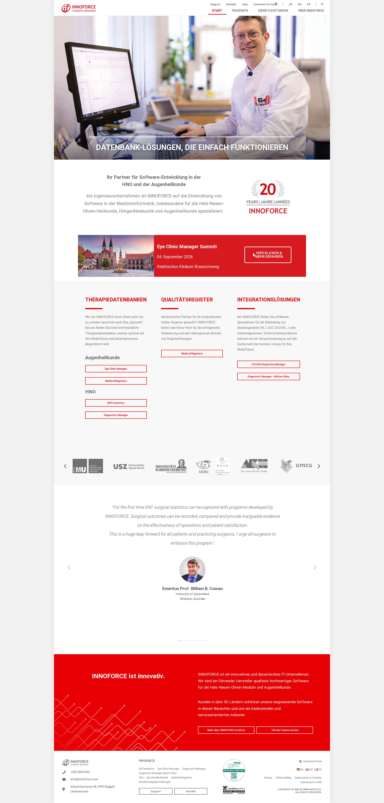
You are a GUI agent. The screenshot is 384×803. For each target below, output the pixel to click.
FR (308, 4)
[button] (322, 4)
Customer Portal (264, 4)
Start (217, 10)
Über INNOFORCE (311, 10)
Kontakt (231, 4)
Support (215, 4)
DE (290, 4)
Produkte (240, 10)
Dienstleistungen (273, 10)
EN (299, 4)
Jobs (245, 4)
